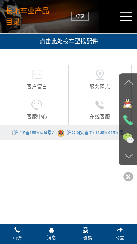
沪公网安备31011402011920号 (95, 132)
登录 (80, 16)
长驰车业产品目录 (27, 16)
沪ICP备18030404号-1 (34, 132)
